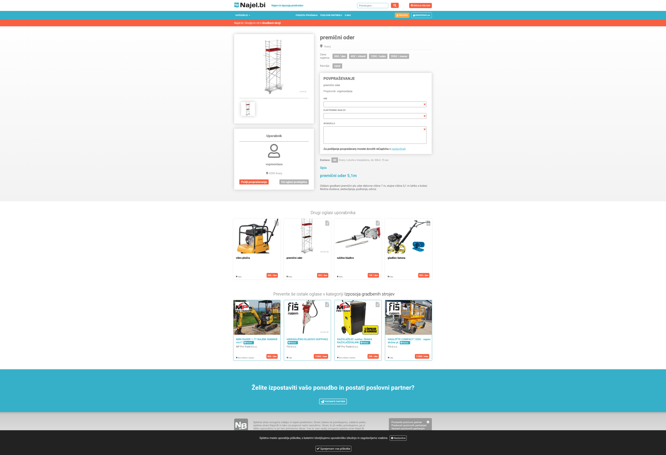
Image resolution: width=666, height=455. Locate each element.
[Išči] (395, 5)
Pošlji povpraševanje (254, 182)
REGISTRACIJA (422, 15)
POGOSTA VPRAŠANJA (307, 15)
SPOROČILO (329, 123)
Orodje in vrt (252, 23)
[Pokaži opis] (277, 223)
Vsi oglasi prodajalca (294, 182)
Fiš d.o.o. (292, 346)
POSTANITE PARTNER (334, 401)
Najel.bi (238, 23)
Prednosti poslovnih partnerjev (409, 425)
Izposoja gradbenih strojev (369, 294)
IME (325, 98)
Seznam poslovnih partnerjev (408, 428)
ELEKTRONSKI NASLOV (334, 110)
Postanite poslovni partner (406, 422)
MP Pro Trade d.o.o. (246, 346)
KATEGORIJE (242, 15)
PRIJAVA (403, 15)
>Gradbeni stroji (270, 23)
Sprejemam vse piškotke (335, 448)
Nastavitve (399, 438)
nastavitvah (398, 149)
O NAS (348, 15)
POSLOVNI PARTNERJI (331, 15)
